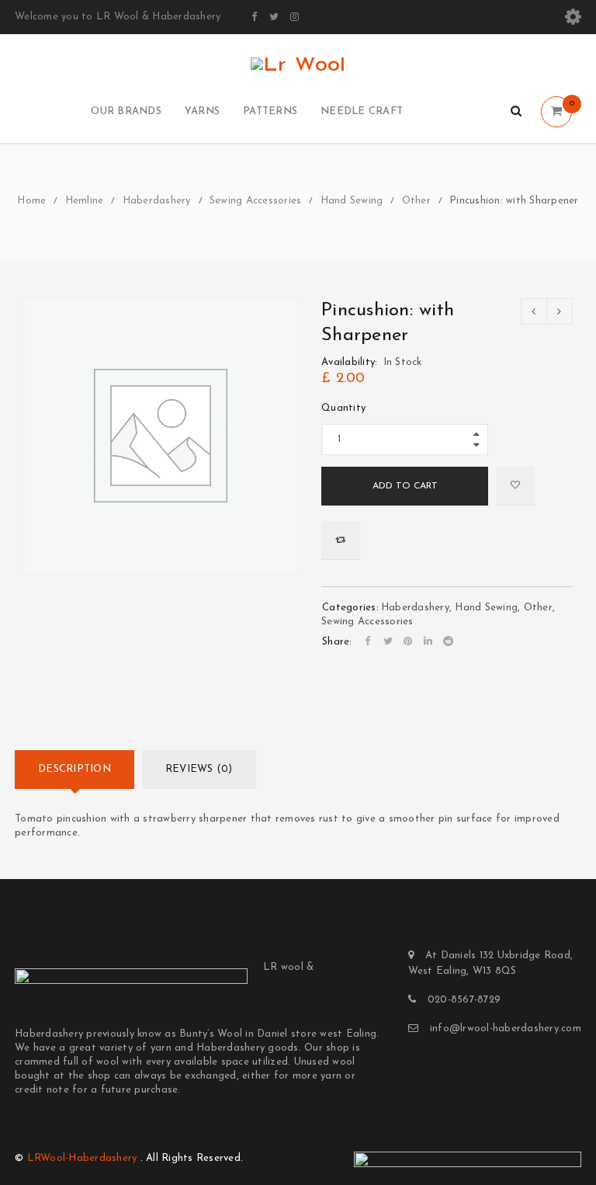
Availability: (349, 362)
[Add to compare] (340, 540)
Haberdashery (157, 201)
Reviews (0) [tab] (199, 769)
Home (31, 201)
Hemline (84, 201)
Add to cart (405, 486)
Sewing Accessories (256, 201)
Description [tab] (74, 769)
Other (416, 201)
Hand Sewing (352, 201)
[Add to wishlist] (515, 486)
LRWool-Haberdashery (82, 1158)
